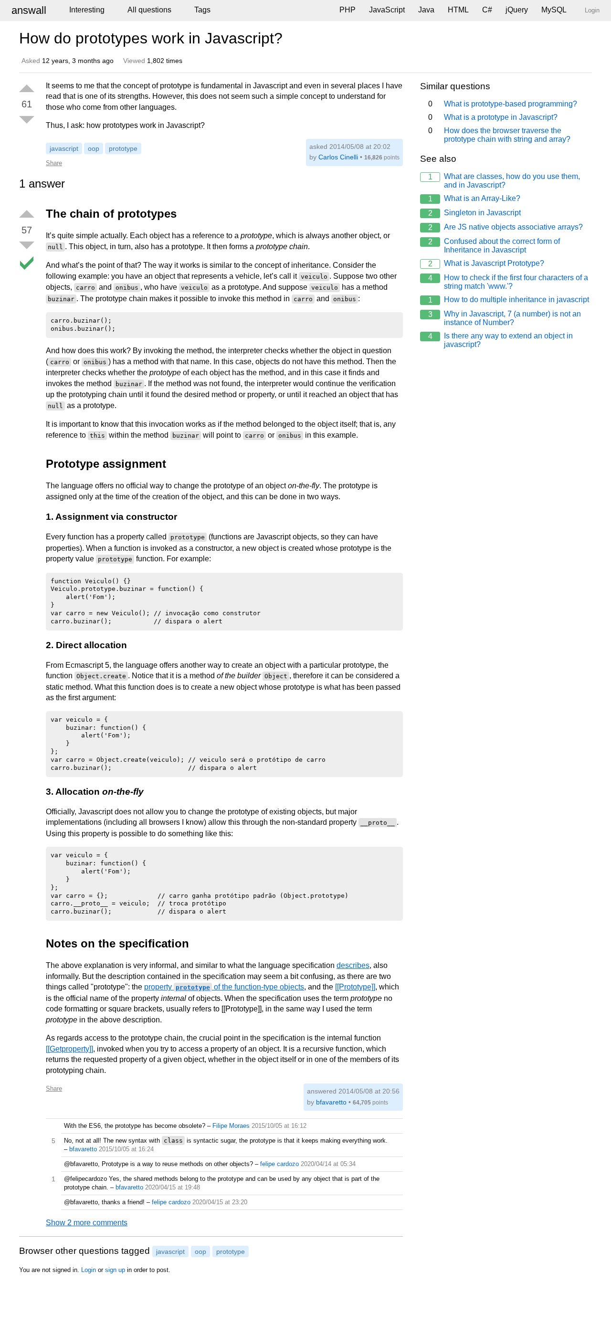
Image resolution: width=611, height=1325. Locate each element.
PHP (347, 10)
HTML (458, 10)
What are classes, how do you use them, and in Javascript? (504, 180)
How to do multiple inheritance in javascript (509, 299)
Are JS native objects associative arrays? (505, 227)
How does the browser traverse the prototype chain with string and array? (499, 134)
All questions (149, 10)
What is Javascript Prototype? (486, 263)
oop (93, 148)
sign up (115, 1269)
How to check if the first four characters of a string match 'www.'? (508, 281)
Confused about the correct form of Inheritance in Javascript (494, 245)
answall (28, 10)
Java (426, 10)
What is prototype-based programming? (503, 104)
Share (54, 163)
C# (487, 10)
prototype (123, 148)
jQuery (517, 10)
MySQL (554, 10)
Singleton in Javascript (474, 213)
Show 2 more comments (86, 1223)
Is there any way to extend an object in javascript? (500, 340)
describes (353, 965)
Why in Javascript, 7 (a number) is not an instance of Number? (504, 318)
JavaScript (387, 10)
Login (88, 1269)
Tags (202, 10)
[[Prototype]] (355, 987)
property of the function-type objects (224, 987)
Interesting (87, 10)
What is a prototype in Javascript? (493, 117)
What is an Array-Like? (474, 198)
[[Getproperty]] (69, 1049)
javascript (64, 148)
